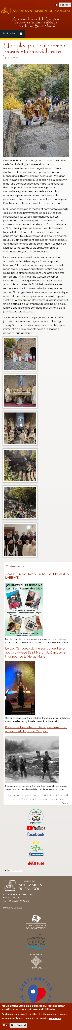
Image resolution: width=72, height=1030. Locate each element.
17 (21, 799)
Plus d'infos (55, 1018)
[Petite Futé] (36, 864)
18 (27, 799)
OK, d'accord (18, 1025)
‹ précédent (30, 795)
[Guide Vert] (36, 856)
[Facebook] (36, 835)
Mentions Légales (12, 907)
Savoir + (66, 803)
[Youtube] (36, 828)
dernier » (58, 799)
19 (32, 799)
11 (45, 795)
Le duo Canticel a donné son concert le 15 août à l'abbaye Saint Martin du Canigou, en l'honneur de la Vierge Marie (36, 652)
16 (16, 799)
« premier (15, 795)
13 (56, 795)
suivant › (45, 799)
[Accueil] (36, 13)
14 (61, 795)
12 (50, 795)
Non (5, 1025)
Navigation (9, 33)
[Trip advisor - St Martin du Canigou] (36, 816)
